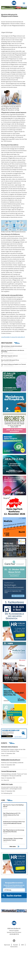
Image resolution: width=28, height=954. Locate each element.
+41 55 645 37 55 (14, 934)
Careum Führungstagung (8, 771)
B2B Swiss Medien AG (14, 928)
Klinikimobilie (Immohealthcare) (10, 760)
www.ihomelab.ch (6, 337)
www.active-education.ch (18, 337)
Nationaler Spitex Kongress (9, 746)
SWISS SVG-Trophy (7, 784)
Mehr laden (13, 846)
